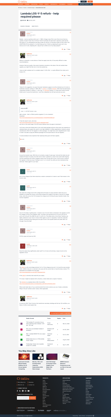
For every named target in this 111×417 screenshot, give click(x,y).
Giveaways (62, 4)
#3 (70, 80)
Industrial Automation (67, 391)
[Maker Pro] (49, 410)
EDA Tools (45, 388)
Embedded (45, 391)
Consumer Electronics (67, 386)
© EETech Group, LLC (21, 415)
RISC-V (44, 401)
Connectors (45, 383)
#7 (70, 186)
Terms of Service (82, 415)
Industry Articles (89, 385)
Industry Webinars (89, 386)
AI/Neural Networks (66, 380)
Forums (27, 4)
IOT (63, 392)
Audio (64, 381)
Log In (83, 1)
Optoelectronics (46, 395)
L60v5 (23, 267)
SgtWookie (29, 53)
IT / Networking (66, 394)
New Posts (35, 26)
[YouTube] (28, 391)
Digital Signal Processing (67, 389)
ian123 (28, 169)
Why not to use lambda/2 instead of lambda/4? (35, 329)
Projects (87, 392)
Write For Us (21, 384)
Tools (41, 4)
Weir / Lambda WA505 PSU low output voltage (35, 334)
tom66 (28, 244)
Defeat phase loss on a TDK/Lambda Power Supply (35, 339)
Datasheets (54, 4)
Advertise (31, 382)
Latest (44, 380)
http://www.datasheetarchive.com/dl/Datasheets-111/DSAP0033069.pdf (36, 117)
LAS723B (46, 90)
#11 (70, 261)
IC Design (45, 392)
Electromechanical (46, 389)
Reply (69, 49)
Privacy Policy (75, 415)
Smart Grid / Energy (66, 401)
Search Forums (25, 26)
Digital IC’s (45, 386)
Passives (44, 397)
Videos (46, 4)
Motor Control (65, 400)
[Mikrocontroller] (60, 410)
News (87, 389)
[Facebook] (17, 391)
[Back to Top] (93, 415)
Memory (44, 394)
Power (44, 400)
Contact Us (31, 384)
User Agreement (89, 415)
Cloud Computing (66, 384)
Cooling (44, 384)
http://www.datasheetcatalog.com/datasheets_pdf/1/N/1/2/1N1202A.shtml (37, 283)
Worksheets (88, 403)
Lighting (64, 395)
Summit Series (88, 394)
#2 (70, 54)
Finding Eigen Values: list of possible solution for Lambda (35, 344)
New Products (88, 388)
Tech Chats (88, 396)
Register (32, 397)
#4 (70, 100)
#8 (70, 206)
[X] (20, 391)
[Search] (79, 1)
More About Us (21, 382)
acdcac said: (23, 108)
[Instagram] (25, 391)
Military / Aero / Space (67, 398)
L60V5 (44, 88)
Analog (44, 381)
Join (90, 1)
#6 (70, 170)
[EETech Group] (20, 410)
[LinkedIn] (23, 391)
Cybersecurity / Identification (68, 388)
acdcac (24, 20)
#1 (70, 32)
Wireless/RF (45, 406)
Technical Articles (89, 399)
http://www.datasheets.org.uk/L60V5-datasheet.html (32, 272)
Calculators (88, 380)
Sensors (44, 403)
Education (34, 4)
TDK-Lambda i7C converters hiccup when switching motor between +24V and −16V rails (35, 324)
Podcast (70, 4)
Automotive (65, 383)
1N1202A (54, 88)
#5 (70, 148)
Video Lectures (89, 402)
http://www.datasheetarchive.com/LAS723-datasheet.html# (33, 122)
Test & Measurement (47, 404)
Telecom (64, 403)
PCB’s (44, 398)
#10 (70, 244)
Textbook (87, 400)
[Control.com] (31, 410)
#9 (70, 229)
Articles (20, 4)
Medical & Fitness (66, 397)
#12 (70, 297)
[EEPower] (41, 410)
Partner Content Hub (85, 4)
